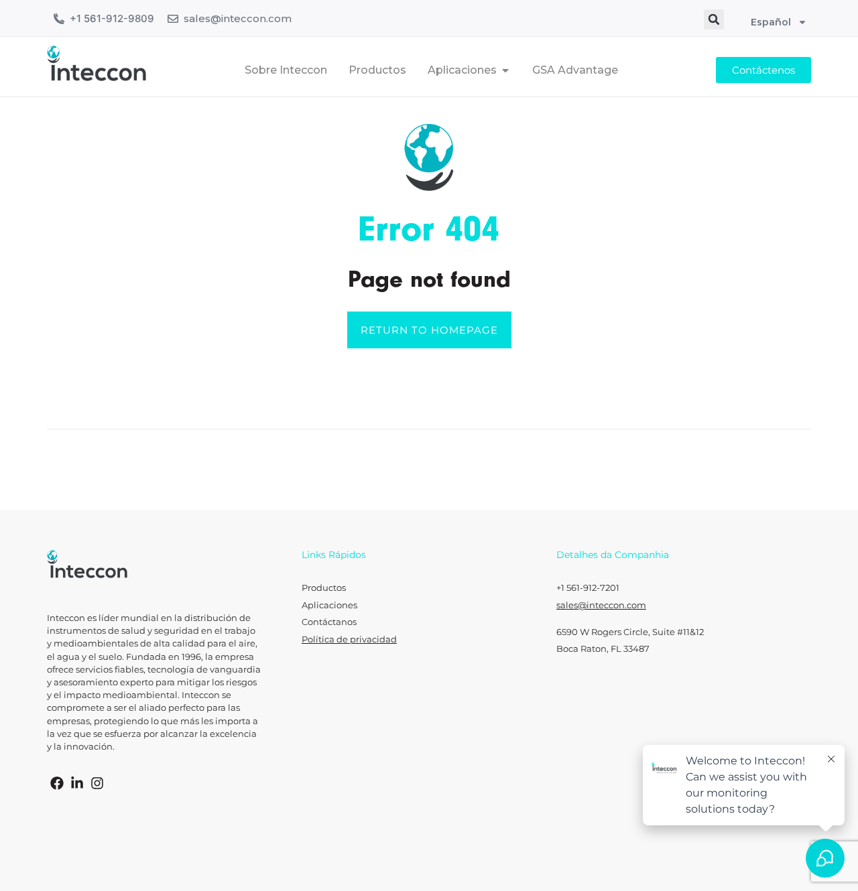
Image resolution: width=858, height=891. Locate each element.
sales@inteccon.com (238, 18)
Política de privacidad (349, 639)
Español (771, 22)
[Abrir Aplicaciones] (505, 70)
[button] (714, 19)
